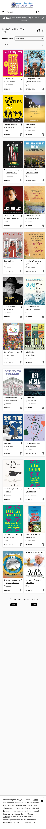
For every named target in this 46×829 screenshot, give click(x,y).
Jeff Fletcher (9, 446)
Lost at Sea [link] (29, 398)
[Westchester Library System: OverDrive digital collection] (23, 4)
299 (14, 599)
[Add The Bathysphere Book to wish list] (21, 499)
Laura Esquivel (10, 82)
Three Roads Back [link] (32, 307)
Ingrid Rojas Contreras (12, 583)
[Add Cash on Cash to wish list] (21, 225)
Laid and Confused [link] (32, 489)
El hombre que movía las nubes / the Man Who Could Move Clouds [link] (12, 580)
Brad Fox (8, 492)
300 (19, 599)
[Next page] (37, 599)
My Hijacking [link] (30, 125)
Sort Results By (7, 38)
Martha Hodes (31, 127)
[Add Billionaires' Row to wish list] (42, 180)
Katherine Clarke (32, 173)
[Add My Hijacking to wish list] (42, 134)
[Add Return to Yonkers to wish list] (21, 408)
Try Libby (6, 18)
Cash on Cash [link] (9, 216)
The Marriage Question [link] (33, 443)
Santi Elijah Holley (11, 173)
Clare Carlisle (31, 446)
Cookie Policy (29, 822)
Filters (6, 45)
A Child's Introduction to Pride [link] (12, 352)
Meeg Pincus (10, 264)
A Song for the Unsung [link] (33, 79)
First (13, 605)
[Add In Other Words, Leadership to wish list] (42, 225)
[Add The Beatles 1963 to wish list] (21, 134)
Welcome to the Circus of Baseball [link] (33, 535)
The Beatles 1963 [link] (10, 125)
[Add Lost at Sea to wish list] (42, 408)
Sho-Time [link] (7, 443)
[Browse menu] (42, 12)
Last (34, 605)
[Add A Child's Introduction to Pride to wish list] (21, 362)
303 (33, 599)
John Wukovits (31, 401)
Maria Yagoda (31, 492)
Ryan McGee (31, 537)
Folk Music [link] (29, 352)
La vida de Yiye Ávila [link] (33, 580)
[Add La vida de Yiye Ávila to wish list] (42, 590)
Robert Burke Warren (12, 218)
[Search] (3, 12)
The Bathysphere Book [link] (12, 489)
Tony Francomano (11, 401)
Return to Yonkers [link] (10, 398)
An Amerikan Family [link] (11, 170)
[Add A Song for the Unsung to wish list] (42, 89)
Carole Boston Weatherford (35, 82)
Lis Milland (30, 583)
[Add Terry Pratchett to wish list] (21, 317)
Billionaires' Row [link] (31, 170)
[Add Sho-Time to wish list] (21, 453)
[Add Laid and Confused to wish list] (42, 499)
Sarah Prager (10, 355)
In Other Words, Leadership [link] (33, 216)
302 (29, 599)
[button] (38, 31)
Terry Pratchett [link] (9, 307)
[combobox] (18, 12)
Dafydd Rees (10, 127)
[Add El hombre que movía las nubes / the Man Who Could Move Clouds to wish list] (21, 590)
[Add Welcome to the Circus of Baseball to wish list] (42, 544)
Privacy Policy (23, 802)
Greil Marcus (31, 355)
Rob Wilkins (9, 309)
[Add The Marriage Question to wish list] (42, 453)
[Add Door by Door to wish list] (21, 271)
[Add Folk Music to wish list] (42, 362)
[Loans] (38, 12)
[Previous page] (10, 599)
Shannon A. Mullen (33, 218)
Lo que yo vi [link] (8, 79)
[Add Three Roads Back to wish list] (42, 317)
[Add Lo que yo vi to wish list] (21, 89)
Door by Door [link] (9, 261)
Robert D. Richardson (33, 309)
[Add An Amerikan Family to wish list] (21, 180)
